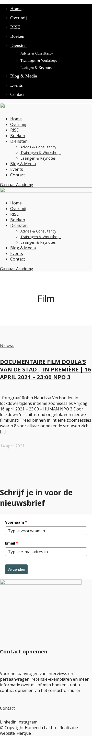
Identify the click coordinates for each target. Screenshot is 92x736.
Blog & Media (23, 76)
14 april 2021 (12, 446)
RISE (15, 27)
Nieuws (7, 345)
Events (16, 85)
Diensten (18, 45)
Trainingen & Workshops (38, 60)
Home (15, 8)
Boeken (17, 36)
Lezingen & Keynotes (36, 68)
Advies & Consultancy (36, 53)
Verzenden (16, 569)
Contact (17, 94)
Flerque (24, 733)
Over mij (18, 17)
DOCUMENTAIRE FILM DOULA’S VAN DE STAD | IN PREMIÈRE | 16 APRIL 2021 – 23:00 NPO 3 (45, 369)
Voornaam (16, 522)
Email (11, 543)
